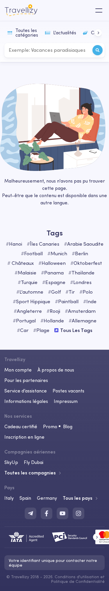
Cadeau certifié (20, 426)
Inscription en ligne (24, 437)
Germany (47, 498)
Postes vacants (68, 390)
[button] (98, 32)
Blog (67, 426)
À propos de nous (55, 369)
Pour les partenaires (26, 380)
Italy (9, 498)
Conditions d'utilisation (77, 576)
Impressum (66, 401)
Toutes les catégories (26, 32)
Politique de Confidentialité (78, 581)
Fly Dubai (33, 462)
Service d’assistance (25, 390)
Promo (50, 426)
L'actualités (64, 32)
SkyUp (11, 462)
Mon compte (18, 369)
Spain (25, 498)
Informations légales (26, 401)
